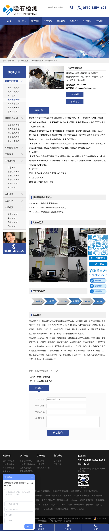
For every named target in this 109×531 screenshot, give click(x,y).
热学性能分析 (14, 171)
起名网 (99, 505)
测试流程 (40, 461)
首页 (9, 21)
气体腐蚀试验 (14, 91)
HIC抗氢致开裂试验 (61, 491)
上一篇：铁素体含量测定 (40, 377)
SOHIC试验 (76, 491)
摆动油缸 (54, 505)
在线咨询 (68, 529)
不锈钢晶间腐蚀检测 (53, 495)
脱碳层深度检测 (41, 371)
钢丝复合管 (79, 505)
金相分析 (54, 371)
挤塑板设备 (100, 500)
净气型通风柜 (62, 500)
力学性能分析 (14, 179)
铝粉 (70, 505)
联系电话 (75, 101)
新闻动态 (74, 21)
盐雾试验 (67, 495)
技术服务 (48, 21)
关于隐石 (22, 21)
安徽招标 (90, 505)
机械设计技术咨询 (27, 464)
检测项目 (35, 21)
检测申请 (40, 464)
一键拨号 (95, 529)
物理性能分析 (14, 175)
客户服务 (87, 21)
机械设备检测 (8, 464)
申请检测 (75, 94)
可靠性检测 (13, 183)
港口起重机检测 (14, 141)
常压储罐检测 (8, 468)
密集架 (45, 505)
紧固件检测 (13, 111)
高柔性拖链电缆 (61, 509)
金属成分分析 (14, 107)
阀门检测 (12, 95)
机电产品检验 (25, 468)
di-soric (74, 500)
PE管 (63, 505)
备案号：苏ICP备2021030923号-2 (78, 518)
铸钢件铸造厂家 (86, 500)
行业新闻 (57, 464)
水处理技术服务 (26, 461)
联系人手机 (40, 412)
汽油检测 (12, 226)
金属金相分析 (51, 60)
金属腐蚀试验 (14, 87)
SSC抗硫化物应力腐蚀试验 (39, 491)
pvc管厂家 (36, 505)
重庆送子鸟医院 (48, 500)
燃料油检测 (13, 222)
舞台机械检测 (14, 133)
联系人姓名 (40, 406)
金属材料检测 (37, 60)
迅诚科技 (67, 521)
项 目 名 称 (40, 399)
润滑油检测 (13, 214)
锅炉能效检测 (14, 125)
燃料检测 (12, 187)
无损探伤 (6, 471)
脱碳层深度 (59, 143)
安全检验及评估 (26, 471)
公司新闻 (57, 461)
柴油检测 (12, 218)
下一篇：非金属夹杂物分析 (41, 381)
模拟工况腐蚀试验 (91, 491)
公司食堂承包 (47, 509)
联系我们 (100, 21)
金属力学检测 (14, 103)
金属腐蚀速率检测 (81, 495)
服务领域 (61, 21)
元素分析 (12, 167)
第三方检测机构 (77, 509)
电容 (37, 509)
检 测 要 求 (40, 418)
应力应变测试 (14, 129)
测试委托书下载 (43, 468)
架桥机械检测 (14, 137)
